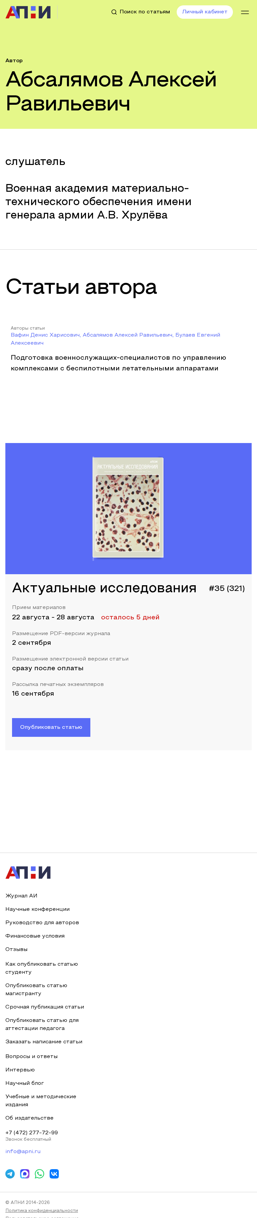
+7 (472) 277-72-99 (31, 1133)
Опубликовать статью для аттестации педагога (42, 1024)
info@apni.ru (22, 1151)
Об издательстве (29, 1118)
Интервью (20, 1070)
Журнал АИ (21, 896)
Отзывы (16, 949)
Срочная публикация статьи (44, 1007)
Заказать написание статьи (43, 1042)
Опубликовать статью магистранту (36, 989)
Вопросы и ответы (31, 1056)
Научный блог (24, 1083)
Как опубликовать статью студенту (41, 968)
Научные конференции (37, 909)
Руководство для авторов (42, 923)
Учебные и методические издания (40, 1101)
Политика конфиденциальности (41, 1211)
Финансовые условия (35, 936)
